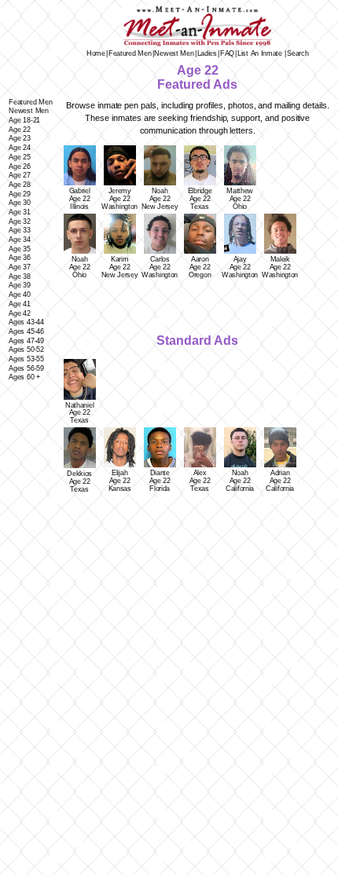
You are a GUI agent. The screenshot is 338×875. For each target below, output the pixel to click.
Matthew (239, 191)
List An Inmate (259, 53)
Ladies (207, 53)
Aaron (200, 259)
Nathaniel (79, 404)
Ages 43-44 (26, 322)
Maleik (280, 259)
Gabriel (79, 191)
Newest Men (29, 111)
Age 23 (20, 138)
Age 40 (20, 294)
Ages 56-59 (26, 368)
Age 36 (20, 258)
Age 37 (20, 267)
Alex (200, 473)
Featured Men (31, 102)
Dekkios (79, 474)
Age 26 (20, 166)
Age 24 (20, 148)
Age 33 (20, 230)
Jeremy (119, 191)
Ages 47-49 (26, 341)
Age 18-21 (24, 120)
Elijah (119, 473)
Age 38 (20, 276)
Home (95, 53)
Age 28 (20, 185)
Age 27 (20, 175)
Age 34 (20, 239)
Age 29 (20, 194)
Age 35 (20, 249)
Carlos (160, 259)
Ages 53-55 (26, 359)
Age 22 (20, 130)
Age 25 (20, 157)
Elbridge (200, 191)
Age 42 (20, 313)
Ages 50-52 (26, 349)
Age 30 (20, 203)
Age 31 (20, 212)
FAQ (227, 53)
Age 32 (20, 221)
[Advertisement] (199, 310)
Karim (120, 259)
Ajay (240, 259)
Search (297, 53)
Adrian (279, 473)
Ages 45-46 (26, 331)
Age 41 (20, 304)
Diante (160, 473)
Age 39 (20, 285)
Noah (160, 191)
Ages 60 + (24, 377)
